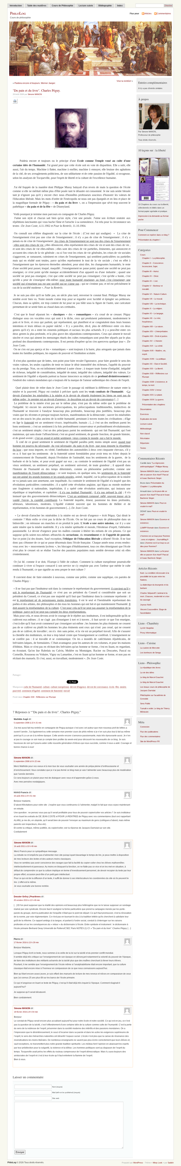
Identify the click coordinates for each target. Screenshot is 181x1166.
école (111, 687)
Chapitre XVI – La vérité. (152, 346)
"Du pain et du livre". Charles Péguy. (36, 90)
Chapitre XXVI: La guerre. (153, 400)
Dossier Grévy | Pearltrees (27, 896)
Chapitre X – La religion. (152, 308)
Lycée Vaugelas (147, 628)
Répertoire (144, 443)
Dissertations (145, 409)
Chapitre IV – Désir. (150, 276)
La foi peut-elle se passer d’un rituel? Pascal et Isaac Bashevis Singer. (154, 474)
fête (117, 687)
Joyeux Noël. (145, 605)
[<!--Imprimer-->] (15, 103)
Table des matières (36, 5)
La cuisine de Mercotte (150, 648)
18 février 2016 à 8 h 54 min (26, 1012)
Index (120, 5)
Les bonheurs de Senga (150, 653)
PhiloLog (18, 13)
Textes (143, 448)
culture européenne (60, 687)
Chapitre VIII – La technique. (154, 304)
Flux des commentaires (150, 736)
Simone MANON (35, 94)
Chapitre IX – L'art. (150, 281)
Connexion (144, 727)
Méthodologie (145, 429)
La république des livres (150, 668)
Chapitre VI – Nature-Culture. (154, 294)
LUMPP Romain (147, 528)
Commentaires (164, 13)
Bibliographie (105, 5)
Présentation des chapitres (153, 404)
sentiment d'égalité (31, 691)
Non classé (145, 434)
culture (46, 687)
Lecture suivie (86, 5)
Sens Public (145, 703)
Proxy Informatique (148, 633)
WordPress (138, 1163)
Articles (147, 13)
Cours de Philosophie (62, 5)
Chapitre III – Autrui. (150, 271)
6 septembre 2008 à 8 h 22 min (27, 761)
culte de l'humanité (33, 687)
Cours (142, 255)
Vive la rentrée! (124, 81)
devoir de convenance (97, 687)
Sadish (171, 1163)
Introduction (16, 5)
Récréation (145, 438)
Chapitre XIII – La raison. (152, 326)
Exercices (144, 414)
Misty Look (157, 1163)
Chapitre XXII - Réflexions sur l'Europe (39, 697)
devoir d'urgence (78, 687)
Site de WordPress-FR (150, 741)
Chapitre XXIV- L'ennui (151, 390)
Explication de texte (148, 419)
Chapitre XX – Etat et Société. (154, 364)
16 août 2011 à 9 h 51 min (25, 796)
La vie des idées (147, 672)
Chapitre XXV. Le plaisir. (152, 395)
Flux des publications (149, 732)
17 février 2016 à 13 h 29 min (26, 942)
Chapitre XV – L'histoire (152, 341)
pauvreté (17, 691)
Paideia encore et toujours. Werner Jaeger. (35, 83)
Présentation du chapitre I (149, 240)
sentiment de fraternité (52, 691)
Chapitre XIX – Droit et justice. (155, 336)
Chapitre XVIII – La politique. (154, 359)
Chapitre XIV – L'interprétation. (155, 331)
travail (67, 691)
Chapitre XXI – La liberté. (152, 369)
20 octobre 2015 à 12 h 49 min (27, 900)
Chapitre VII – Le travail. (152, 299)
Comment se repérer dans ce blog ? (153, 235)
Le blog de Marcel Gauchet (151, 677)
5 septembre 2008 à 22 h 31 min (27, 723)
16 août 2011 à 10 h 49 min (25, 846)
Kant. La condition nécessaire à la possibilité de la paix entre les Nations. (154, 576)
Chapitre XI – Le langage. (153, 313)
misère (123, 687)
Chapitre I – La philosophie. (153, 258)
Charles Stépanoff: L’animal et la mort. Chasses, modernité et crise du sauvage (154, 596)
